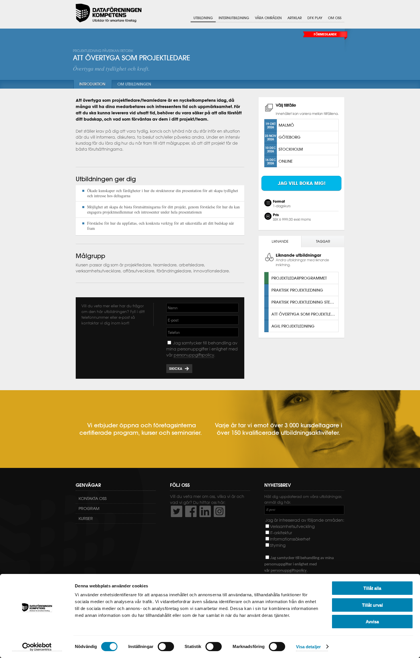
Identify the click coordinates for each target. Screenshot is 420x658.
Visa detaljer (308, 646)
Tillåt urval (372, 605)
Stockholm (291, 149)
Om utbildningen (134, 84)
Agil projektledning (293, 326)
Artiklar (294, 18)
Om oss (334, 18)
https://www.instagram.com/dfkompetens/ (219, 511)
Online (286, 161)
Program (89, 508)
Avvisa (372, 621)
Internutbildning (234, 18)
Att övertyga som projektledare (304, 314)
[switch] (166, 646)
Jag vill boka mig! (301, 183)
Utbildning (203, 18)
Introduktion (92, 84)
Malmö (286, 125)
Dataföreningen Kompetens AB (108, 13)
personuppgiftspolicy (194, 355)
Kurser (86, 518)
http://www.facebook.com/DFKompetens (191, 511)
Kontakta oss (93, 498)
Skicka (175, 368)
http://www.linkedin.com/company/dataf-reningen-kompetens (205, 511)
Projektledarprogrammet (299, 278)
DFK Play (314, 18)
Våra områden (268, 18)
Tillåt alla (372, 588)
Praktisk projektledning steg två (304, 302)
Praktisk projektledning (297, 290)
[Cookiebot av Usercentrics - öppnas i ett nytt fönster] (37, 647)
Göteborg (290, 137)
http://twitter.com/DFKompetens (176, 511)
